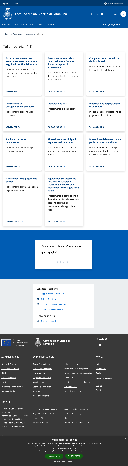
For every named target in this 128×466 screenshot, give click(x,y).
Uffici (4, 373)
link (88, 451)
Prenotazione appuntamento (45, 408)
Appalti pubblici (39, 382)
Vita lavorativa (39, 373)
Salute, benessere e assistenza (77, 382)
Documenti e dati (9, 391)
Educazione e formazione (75, 363)
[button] (64, 461)
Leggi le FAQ (38, 417)
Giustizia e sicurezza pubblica (76, 368)
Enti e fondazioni (9, 377)
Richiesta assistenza (41, 422)
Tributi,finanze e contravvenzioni (78, 372)
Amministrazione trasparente (77, 408)
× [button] (125, 439)
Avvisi (98, 373)
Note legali (69, 417)
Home (7, 33)
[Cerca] (123, 14)
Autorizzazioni (70, 386)
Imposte (29, 33)
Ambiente (68, 377)
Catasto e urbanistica (42, 386)
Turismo (36, 391)
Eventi (99, 390)
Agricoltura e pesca (72, 391)
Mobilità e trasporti (41, 395)
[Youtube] (101, 14)
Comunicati (101, 368)
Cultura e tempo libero (42, 368)
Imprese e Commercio (42, 377)
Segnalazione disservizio (43, 413)
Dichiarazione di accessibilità (76, 422)
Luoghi (99, 385)
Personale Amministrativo (13, 386)
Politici (4, 382)
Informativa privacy (72, 413)
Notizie (99, 364)
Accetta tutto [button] (54, 456)
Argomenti (17, 33)
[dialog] (64, 451)
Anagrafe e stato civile (42, 364)
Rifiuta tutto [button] (74, 456)
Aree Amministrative (10, 368)
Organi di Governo (9, 364)
